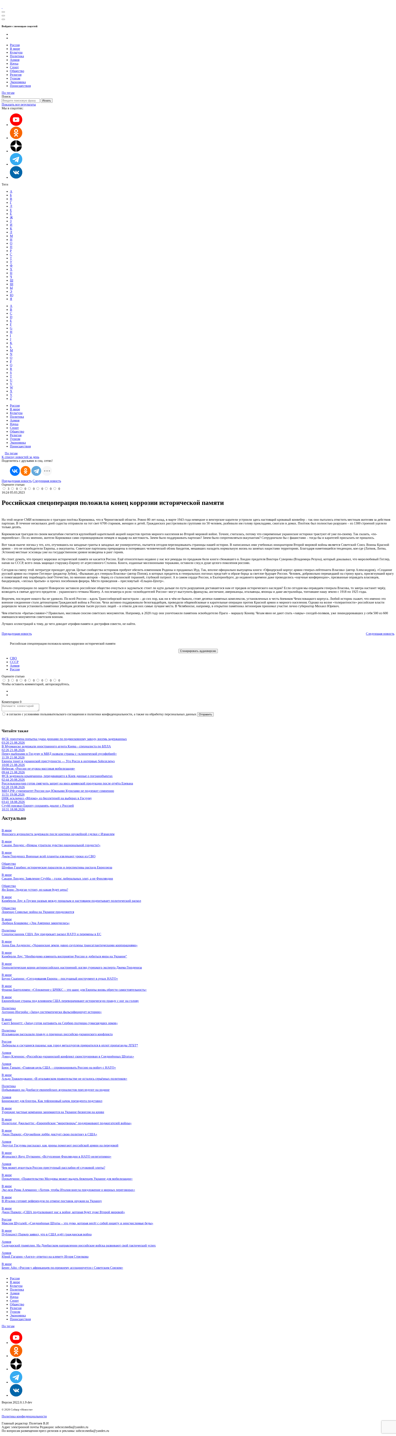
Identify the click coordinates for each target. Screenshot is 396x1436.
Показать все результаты (19, 104)
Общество (17, 71)
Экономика (18, 82)
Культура (16, 52)
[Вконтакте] (16, 177)
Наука (14, 63)
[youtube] (16, 124)
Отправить (205, 714)
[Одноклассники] (16, 138)
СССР (14, 662)
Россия (15, 45)
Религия (15, 74)
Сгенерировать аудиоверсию (198, 651)
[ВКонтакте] (15, 471)
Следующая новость (47, 481)
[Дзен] (16, 151)
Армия (14, 60)
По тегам (8, 93)
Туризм (15, 78)
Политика (17, 56)
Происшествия (20, 86)
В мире (15, 48)
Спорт (14, 67)
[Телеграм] (16, 164)
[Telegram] (36, 471)
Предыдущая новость (17, 481)
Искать (46, 100)
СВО (13, 658)
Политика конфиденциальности (24, 1416)
